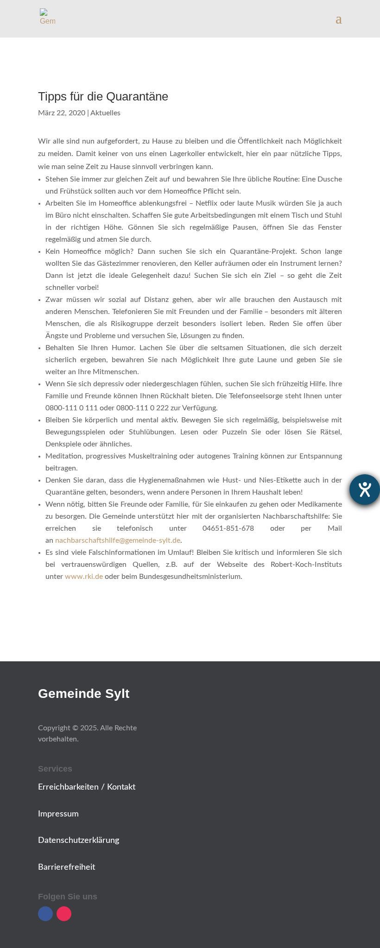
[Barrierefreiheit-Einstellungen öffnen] (364, 489)
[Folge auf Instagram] (64, 913)
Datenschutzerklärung (78, 840)
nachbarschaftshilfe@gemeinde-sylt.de (117, 540)
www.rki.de (84, 576)
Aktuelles (105, 113)
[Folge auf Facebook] (45, 913)
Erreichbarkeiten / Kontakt (86, 787)
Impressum (58, 814)
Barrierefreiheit (66, 867)
